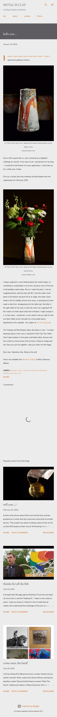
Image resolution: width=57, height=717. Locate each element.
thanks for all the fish (16, 584)
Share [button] (6, 377)
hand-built (34, 370)
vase (19, 373)
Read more (48, 532)
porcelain (13, 373)
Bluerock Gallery (29, 359)
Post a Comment (20, 532)
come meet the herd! (15, 663)
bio (4, 16)
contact (27, 16)
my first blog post (43, 323)
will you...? (10, 504)
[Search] (45, 4)
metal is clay (14, 5)
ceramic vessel (16, 370)
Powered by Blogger (30, 706)
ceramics (26, 370)
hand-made (43, 370)
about (15, 16)
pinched (6, 373)
